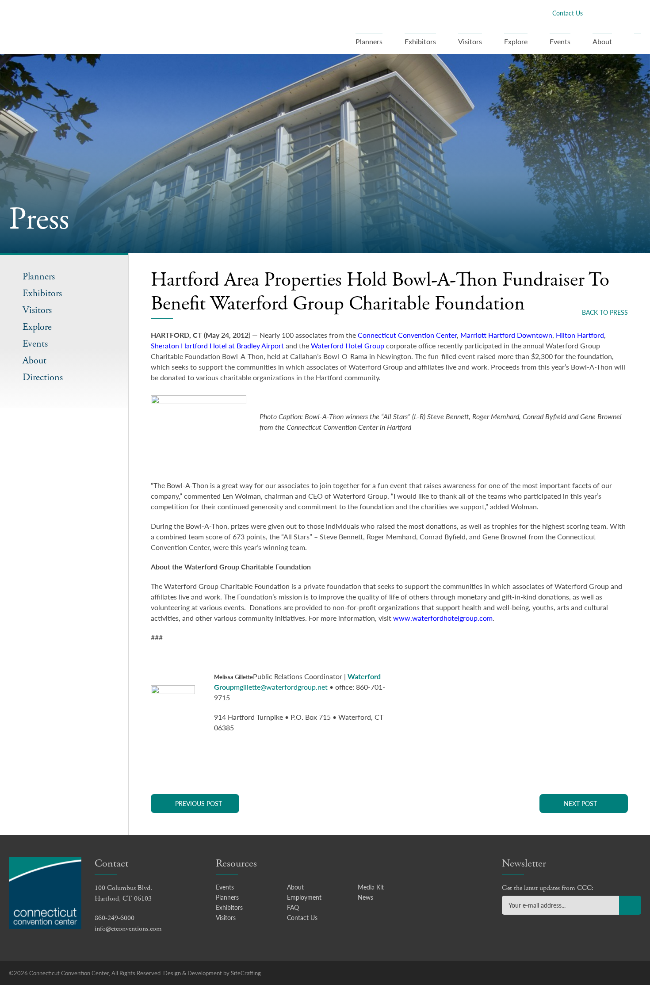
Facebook (594, 12)
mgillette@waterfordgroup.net (281, 687)
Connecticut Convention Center (65, 26)
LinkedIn (622, 12)
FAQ (293, 907)
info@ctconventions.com (128, 928)
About (602, 41)
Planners (369, 41)
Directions (43, 378)
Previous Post (198, 803)
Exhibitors (420, 41)
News (365, 897)
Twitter (608, 12)
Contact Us (567, 13)
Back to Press (605, 312)
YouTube (636, 12)
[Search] (637, 44)
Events (560, 41)
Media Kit (371, 887)
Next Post (580, 803)
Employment (304, 897)
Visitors (470, 41)
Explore (516, 41)
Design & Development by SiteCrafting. (212, 973)
